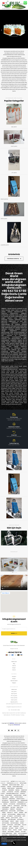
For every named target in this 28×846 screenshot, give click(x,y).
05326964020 (5, 802)
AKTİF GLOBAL (12, 810)
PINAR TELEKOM (10, 788)
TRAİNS (16, 828)
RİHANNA (21, 812)
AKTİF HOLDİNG (5, 823)
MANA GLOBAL (5, 797)
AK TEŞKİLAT (10, 816)
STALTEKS (17, 791)
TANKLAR (4, 831)
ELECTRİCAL (4, 835)
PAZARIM (4, 805)
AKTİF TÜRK (23, 805)
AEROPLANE (4, 828)
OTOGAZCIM (10, 791)
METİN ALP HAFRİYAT (14, 800)
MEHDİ (17, 821)
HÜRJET (16, 812)
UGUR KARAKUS (5, 807)
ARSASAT (17, 831)
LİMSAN (11, 797)
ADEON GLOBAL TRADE (14, 785)
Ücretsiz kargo (14, 417)
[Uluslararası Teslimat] (14, 424)
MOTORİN (23, 831)
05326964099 (24, 800)
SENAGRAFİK (11, 790)
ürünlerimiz (14, 254)
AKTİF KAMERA (20, 810)
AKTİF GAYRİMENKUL (22, 833)
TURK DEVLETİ (17, 805)
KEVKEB (24, 795)
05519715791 (13, 802)
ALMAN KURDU (19, 788)
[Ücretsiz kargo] (14, 414)
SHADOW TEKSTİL (20, 798)
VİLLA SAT (24, 824)
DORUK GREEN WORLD (18, 786)
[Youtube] (12, 730)
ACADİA (4, 816)
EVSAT (21, 826)
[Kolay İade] (14, 432)
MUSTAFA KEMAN (11, 814)
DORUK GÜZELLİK (19, 797)
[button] (1, 30)
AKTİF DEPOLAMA (12, 819)
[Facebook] (8, 730)
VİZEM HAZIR (5, 785)
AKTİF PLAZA (10, 824)
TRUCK (9, 830)
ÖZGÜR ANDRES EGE (21, 804)
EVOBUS (20, 830)
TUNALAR (9, 786)
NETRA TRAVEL (23, 783)
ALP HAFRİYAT (5, 800)
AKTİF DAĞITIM (17, 816)
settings (12, 841)
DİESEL (15, 833)
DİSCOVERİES (11, 831)
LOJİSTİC (22, 821)
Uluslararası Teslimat (14, 427)
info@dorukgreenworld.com (14, 620)
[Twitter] (15, 730)
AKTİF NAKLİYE (20, 819)
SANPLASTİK (4, 798)
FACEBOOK (21, 835)
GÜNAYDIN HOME (17, 795)
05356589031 (21, 802)
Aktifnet (12, 723)
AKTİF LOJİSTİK (14, 817)
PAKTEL (3, 791)
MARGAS (17, 790)
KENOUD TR (10, 812)
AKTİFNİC (4, 814)
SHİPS (10, 826)
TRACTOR (4, 830)
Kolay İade (14, 435)
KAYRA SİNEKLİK (8, 795)
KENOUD (8, 817)
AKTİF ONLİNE (17, 824)
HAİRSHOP (12, 809)
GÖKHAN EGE (10, 783)
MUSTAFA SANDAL (15, 823)
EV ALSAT (22, 828)
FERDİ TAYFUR (20, 807)
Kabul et (4, 843)
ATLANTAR (4, 790)
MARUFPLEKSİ (12, 798)
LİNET (26, 812)
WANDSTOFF (24, 790)
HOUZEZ (4, 824)
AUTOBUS (11, 828)
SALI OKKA (13, 807)
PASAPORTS (16, 826)
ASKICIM (4, 788)
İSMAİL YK (10, 805)
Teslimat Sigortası (14, 443)
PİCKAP (25, 830)
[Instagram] (18, 730)
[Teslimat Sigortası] (14, 440)
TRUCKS (15, 830)
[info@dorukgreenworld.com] (14, 616)
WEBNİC (4, 812)
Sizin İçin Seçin (14, 527)
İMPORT (12, 821)
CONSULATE (5, 826)
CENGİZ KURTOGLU (13, 835)
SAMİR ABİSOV (5, 809)
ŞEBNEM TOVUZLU (21, 814)
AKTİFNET (13, 781)
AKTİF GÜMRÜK (5, 821)
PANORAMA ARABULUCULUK (12, 793)
